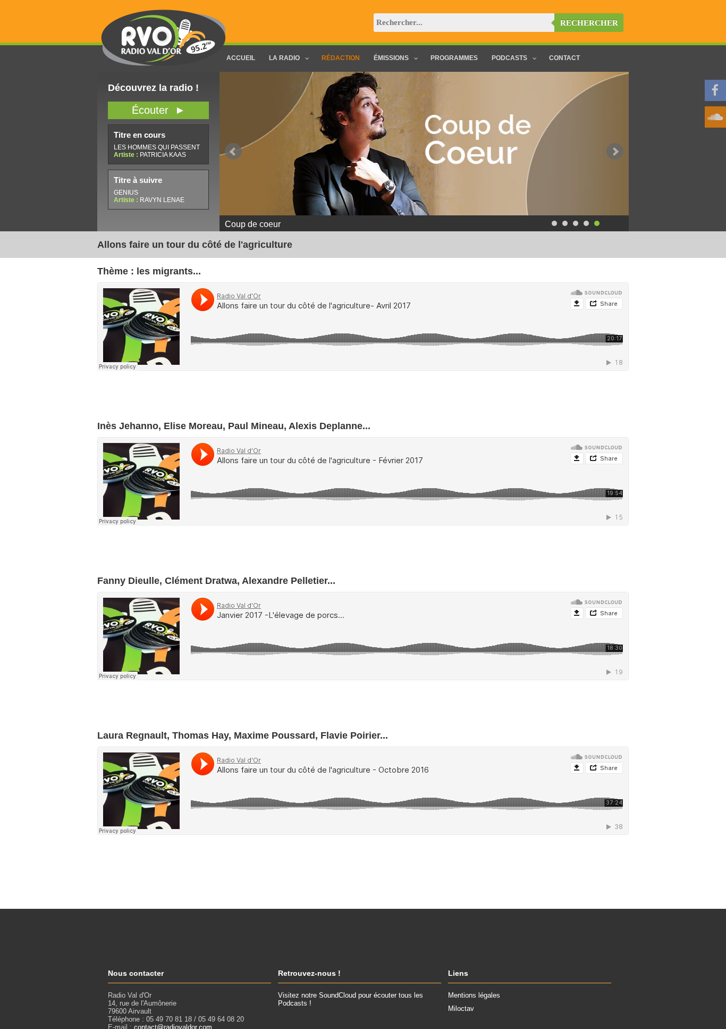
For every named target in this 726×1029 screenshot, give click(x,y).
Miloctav (461, 1009)
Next (614, 151)
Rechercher (589, 23)
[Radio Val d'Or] (163, 63)
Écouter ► (158, 110)
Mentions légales (474, 995)
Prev (233, 151)
